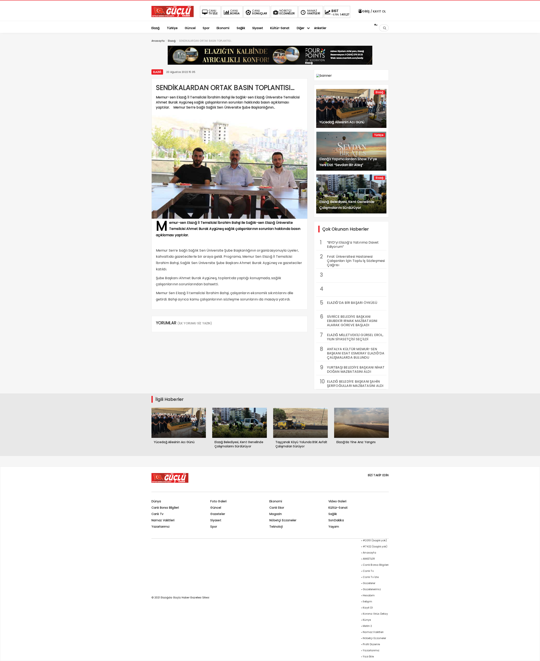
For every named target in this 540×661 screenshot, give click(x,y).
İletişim (367, 601)
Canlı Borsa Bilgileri (165, 507)
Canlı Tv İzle (371, 577)
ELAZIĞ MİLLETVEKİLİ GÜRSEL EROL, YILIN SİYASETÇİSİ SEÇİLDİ (351, 336)
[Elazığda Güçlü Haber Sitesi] (172, 15)
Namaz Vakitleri (163, 520)
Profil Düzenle (371, 644)
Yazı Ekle (368, 656)
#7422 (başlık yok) (375, 546)
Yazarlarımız (160, 526)
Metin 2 (367, 626)
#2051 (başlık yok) (375, 540)
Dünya (156, 501)
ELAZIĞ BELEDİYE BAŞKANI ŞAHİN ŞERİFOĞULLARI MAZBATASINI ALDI (351, 383)
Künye (367, 620)
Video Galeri (337, 501)
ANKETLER (369, 558)
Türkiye (378, 135)
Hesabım (369, 595)
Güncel (215, 507)
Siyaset (215, 520)
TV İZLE (213, 12)
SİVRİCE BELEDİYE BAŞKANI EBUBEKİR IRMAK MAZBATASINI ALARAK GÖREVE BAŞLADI (348, 320)
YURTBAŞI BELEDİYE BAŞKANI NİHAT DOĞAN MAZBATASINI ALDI (352, 369)
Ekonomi (275, 501)
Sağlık (332, 514)
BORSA (235, 12)
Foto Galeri (218, 501)
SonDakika (336, 520)
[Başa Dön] (532, 653)
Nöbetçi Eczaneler (282, 520)
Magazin (275, 514)
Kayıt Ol (368, 607)
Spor (213, 526)
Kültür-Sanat (338, 507)
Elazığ (157, 72)
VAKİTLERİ (313, 12)
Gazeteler (217, 514)
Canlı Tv (157, 514)
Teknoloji (276, 526)
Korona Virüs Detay (375, 613)
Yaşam (333, 526)
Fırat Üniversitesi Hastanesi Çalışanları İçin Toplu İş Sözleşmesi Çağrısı (352, 260)
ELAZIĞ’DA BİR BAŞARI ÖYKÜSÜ (348, 302)
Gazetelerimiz (372, 589)
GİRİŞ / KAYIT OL (374, 11)
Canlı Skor (276, 507)
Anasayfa (369, 552)
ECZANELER (287, 12)
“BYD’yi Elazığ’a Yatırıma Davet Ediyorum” (349, 244)
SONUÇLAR (259, 12)
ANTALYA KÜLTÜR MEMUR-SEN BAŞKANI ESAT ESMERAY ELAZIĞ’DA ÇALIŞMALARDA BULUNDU (352, 353)
